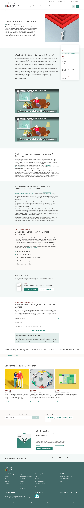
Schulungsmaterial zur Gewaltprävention (32, 338)
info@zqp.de (67, 481)
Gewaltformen (48, 193)
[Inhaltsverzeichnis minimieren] (77, 47)
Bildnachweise (59, 502)
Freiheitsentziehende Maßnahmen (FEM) (24, 193)
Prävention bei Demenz (31, 247)
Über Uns (42, 6)
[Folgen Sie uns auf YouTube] (78, 492)
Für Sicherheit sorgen (24, 261)
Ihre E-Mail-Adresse (41, 435)
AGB (52, 502)
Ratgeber (22, 481)
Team (6, 478)
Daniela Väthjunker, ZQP (20, 350)
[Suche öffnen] (77, 6)
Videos (21, 486)
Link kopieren (76, 459)
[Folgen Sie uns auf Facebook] (76, 492)
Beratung (48, 420)
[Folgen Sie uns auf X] (74, 492)
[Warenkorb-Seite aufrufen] (73, 6)
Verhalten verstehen (24, 254)
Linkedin (52, 459)
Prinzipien (7, 481)
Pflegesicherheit (50, 417)
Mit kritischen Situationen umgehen (29, 257)
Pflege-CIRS (22, 488)
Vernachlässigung (47, 192)
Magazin (21, 479)
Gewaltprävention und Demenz (68, 53)
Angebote (32, 6)
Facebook (60, 459)
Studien (21, 483)
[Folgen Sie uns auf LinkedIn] (71, 492)
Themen (21, 6)
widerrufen (38, 445)
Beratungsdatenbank (39, 481)
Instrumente (22, 478)
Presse (67, 1)
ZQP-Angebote (65, 78)
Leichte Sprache (76, 1)
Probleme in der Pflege (40, 483)
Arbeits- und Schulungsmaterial (26, 476)
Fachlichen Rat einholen (25, 264)
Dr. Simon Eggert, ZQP (20, 349)
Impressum (32, 502)
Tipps (21, 485)
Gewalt (65, 417)
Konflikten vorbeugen (24, 251)
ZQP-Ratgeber (65, 72)
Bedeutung (64, 58)
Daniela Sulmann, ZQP (37, 349)
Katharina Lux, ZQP (29, 349)
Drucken (8, 24)
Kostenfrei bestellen (47, 289)
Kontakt (60, 1)
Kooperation (7, 483)
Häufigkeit (64, 61)
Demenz (14, 10)
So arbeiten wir (17, 24)
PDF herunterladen (32, 289)
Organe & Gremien (8, 479)
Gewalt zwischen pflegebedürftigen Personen (42, 63)
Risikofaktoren (65, 63)
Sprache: (52, 1)
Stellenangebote (8, 485)
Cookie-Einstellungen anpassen (72, 502)
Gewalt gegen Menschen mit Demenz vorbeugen (69, 70)
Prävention (58, 417)
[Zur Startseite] (10, 4)
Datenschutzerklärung (59, 445)
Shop (50, 6)
